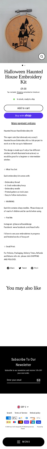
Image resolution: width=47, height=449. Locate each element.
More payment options (23, 123)
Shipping (20, 92)
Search (9, 413)
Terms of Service (21, 413)
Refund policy (35, 413)
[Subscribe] (38, 380)
